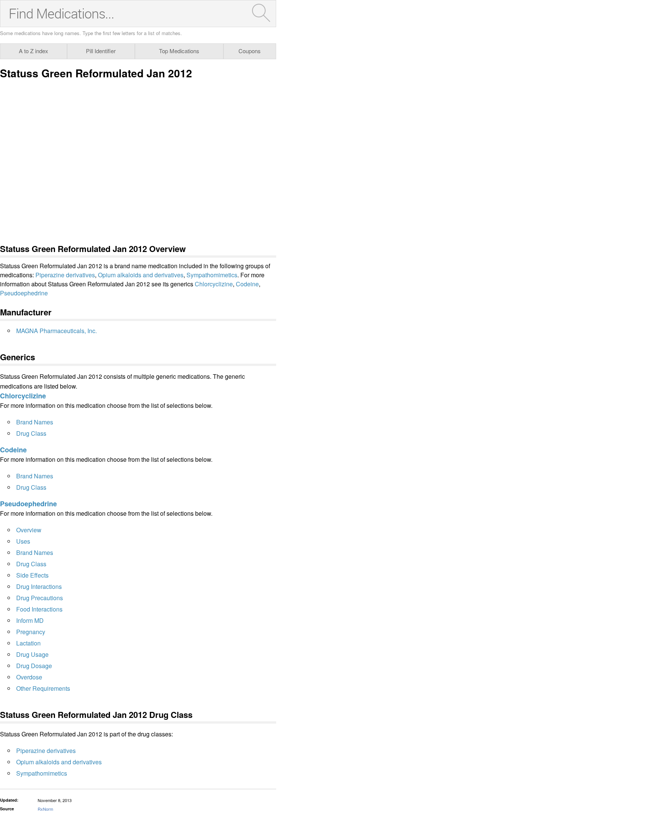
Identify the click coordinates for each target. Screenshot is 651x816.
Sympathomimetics (211, 274)
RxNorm (45, 809)
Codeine (247, 284)
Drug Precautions (39, 597)
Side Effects (32, 575)
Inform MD (30, 620)
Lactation (28, 643)
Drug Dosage (34, 665)
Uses (23, 541)
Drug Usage (32, 654)
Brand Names (34, 422)
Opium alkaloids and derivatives (140, 274)
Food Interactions (39, 609)
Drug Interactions (39, 586)
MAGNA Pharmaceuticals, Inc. (56, 330)
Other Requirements (43, 688)
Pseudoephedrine (24, 293)
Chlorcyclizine (214, 284)
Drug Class (31, 433)
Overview (28, 530)
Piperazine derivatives (65, 274)
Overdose (29, 677)
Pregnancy (30, 631)
